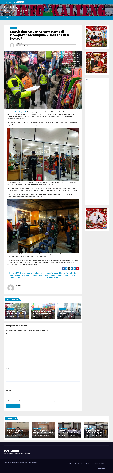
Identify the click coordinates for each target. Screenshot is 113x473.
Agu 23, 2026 (12, 435)
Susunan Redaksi (70, 18)
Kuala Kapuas (11, 428)
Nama (8, 368)
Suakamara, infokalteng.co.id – (17, 112)
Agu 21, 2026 (64, 435)
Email (8, 379)
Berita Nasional (27, 18)
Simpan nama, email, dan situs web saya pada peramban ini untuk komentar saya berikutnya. (35, 401)
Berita (14, 18)
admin (20, 43)
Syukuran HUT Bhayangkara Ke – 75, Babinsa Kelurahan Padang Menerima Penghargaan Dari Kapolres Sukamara (24, 275)
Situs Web (9, 390)
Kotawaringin (11, 309)
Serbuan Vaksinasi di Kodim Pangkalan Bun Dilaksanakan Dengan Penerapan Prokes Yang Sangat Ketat (61, 275)
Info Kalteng (11, 7)
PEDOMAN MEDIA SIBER (52, 18)
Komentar (9, 334)
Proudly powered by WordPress (12, 462)
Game (39, 18)
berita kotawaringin (31, 45)
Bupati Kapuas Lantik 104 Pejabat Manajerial (94, 432)
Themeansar (34, 462)
